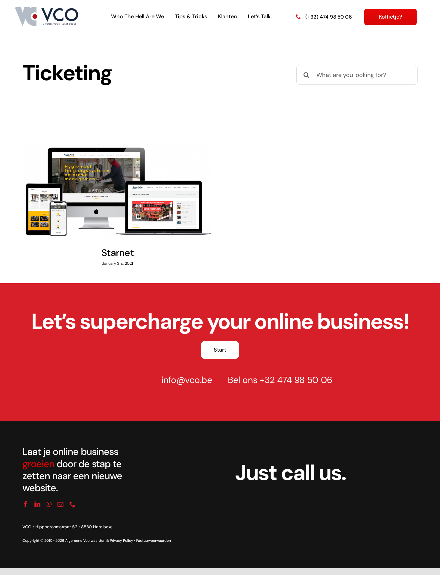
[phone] (72, 504)
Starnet (109, 183)
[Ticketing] (117, 191)
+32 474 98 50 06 (296, 380)
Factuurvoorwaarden (153, 540)
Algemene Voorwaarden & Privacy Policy (99, 540)
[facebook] (25, 504)
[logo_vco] (46, 10)
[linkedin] (37, 504)
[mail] (60, 504)
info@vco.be (186, 380)
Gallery (125, 183)
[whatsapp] (48, 504)
